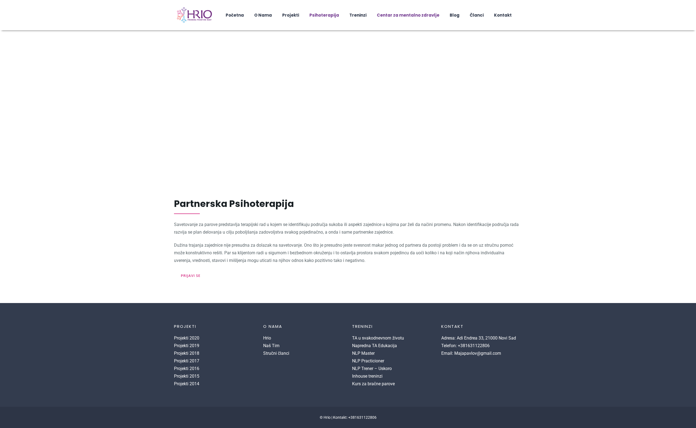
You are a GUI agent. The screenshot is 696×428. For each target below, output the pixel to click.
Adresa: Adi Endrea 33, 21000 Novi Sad (478, 338)
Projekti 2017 (186, 360)
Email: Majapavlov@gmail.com (471, 353)
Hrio (267, 338)
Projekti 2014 (186, 383)
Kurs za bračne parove (373, 383)
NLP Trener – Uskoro (372, 368)
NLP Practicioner (368, 360)
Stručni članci (276, 353)
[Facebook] (443, 366)
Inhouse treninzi (367, 376)
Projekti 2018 (186, 353)
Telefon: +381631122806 (465, 345)
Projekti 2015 (186, 376)
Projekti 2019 (186, 345)
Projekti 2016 (186, 368)
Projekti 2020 (186, 338)
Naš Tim (271, 345)
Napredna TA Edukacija (374, 345)
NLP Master (363, 353)
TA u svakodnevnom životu (378, 338)
